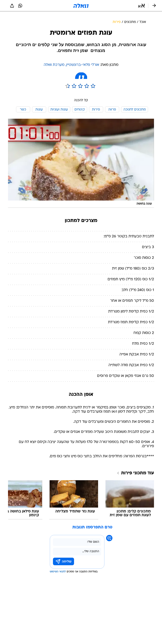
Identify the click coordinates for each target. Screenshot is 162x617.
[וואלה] (81, 6)
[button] (141, 6)
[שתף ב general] (12, 5)
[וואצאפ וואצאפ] (20, 6)
